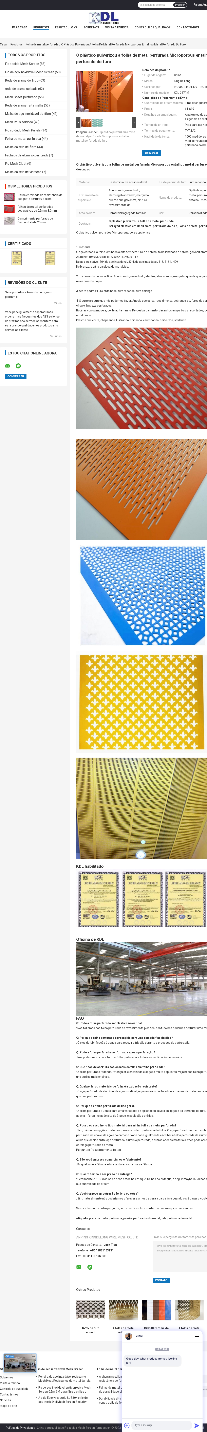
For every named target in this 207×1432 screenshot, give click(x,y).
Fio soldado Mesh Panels (23, 130)
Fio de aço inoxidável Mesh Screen (29, 72)
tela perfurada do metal (176, 1218)
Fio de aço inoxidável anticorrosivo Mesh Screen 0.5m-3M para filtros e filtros (64, 1389)
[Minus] (196, 1336)
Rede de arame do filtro (22, 80)
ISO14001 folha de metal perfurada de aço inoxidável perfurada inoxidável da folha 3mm (156, 1330)
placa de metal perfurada (105, 1218)
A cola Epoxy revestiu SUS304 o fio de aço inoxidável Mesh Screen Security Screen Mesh (63, 1400)
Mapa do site (8, 1405)
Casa (3, 44)
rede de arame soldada (21, 89)
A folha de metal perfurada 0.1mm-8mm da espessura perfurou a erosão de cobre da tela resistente (189, 1330)
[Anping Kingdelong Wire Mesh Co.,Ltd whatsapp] (21, 366)
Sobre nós (91, 27)
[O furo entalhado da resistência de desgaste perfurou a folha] (9, 197)
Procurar (180, 4)
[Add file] (127, 1425)
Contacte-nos (187, 27)
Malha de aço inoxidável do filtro (28, 114)
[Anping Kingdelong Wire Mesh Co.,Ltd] (103, 18)
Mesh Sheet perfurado (21, 97)
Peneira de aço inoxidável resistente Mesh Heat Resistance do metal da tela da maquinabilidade (64, 1379)
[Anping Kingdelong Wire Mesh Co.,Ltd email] (10, 366)
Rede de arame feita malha (24, 105)
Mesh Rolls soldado (19, 122)
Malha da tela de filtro (20, 147)
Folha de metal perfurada (42, 44)
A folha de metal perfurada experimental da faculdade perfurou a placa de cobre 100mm (123, 1330)
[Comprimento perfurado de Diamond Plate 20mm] (9, 220)
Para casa (19, 27)
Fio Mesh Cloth (15, 164)
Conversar (151, 152)
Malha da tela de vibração (23, 172)
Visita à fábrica (117, 27)
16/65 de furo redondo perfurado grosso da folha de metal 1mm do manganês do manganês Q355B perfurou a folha (90, 1330)
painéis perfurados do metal (141, 1218)
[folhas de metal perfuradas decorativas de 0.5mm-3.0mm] (9, 209)
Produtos (41, 27)
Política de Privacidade (20, 1427)
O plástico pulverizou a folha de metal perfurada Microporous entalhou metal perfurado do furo (105, 136)
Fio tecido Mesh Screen (22, 64)
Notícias (5, 1400)
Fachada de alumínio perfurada (26, 155)
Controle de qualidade (152, 27)
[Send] (197, 1425)
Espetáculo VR (66, 27)
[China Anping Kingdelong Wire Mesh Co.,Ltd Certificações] (16, 258)
